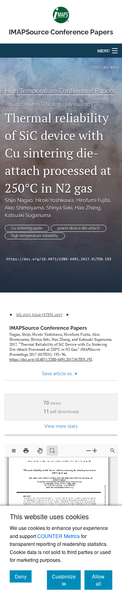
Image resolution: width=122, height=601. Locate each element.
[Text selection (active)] (52, 451)
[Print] (26, 451)
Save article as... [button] (59, 373)
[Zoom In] (95, 450)
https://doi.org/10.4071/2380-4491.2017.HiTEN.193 (58, 259)
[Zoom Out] (88, 450)
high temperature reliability (34, 236)
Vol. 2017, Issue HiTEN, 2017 (32, 104)
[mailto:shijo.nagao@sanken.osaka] (58, 485)
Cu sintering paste (27, 228)
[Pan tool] (39, 451)
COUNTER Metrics (58, 536)
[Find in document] (112, 451)
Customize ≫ (66, 580)
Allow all (102, 580)
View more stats (61, 426)
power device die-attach (78, 228)
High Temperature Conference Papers (60, 91)
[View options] (13, 450)
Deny (23, 576)
